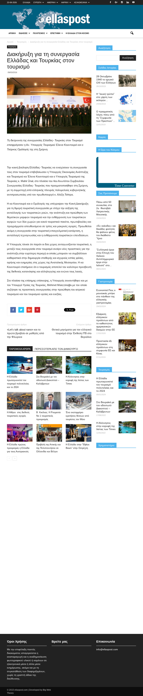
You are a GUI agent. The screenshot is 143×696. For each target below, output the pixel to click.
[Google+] (116, 2)
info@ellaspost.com (107, 649)
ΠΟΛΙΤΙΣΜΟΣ (39, 33)
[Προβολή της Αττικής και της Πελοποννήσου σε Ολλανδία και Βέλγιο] (49, 433)
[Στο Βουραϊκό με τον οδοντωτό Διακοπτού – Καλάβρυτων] (49, 365)
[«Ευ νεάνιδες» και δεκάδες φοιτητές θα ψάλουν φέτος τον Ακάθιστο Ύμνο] (127, 230)
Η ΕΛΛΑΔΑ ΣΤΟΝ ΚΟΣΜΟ (77, 33)
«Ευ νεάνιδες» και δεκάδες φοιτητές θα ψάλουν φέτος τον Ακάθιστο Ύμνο (106, 232)
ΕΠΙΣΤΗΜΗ (55, 33)
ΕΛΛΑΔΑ (26, 2)
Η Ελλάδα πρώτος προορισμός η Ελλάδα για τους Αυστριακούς (18, 448)
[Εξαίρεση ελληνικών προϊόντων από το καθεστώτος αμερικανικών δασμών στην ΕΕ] (127, 318)
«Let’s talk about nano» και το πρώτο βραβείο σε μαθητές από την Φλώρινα (25, 333)
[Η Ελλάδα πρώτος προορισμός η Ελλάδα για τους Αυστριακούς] (20, 433)
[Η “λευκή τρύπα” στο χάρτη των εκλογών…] (127, 98)
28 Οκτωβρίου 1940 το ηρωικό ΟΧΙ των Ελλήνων (106, 79)
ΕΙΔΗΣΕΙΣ (23, 33)
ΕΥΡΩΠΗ (37, 2)
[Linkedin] (127, 2)
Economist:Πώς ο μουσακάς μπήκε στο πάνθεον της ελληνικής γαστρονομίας (105, 296)
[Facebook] (110, 2)
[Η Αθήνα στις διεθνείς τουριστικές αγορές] (20, 400)
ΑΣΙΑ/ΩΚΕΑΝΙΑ (80, 2)
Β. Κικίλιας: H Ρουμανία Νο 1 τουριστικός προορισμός (48, 416)
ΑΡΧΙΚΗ (12, 33)
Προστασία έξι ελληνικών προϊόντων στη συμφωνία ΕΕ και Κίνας (105, 347)
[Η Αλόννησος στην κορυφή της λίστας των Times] (78, 365)
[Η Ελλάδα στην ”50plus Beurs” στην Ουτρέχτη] (78, 433)
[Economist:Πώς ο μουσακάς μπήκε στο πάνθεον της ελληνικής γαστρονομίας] (127, 295)
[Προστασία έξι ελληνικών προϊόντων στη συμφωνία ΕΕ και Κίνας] (127, 345)
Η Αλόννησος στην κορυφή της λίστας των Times (77, 380)
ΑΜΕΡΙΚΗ (51, 2)
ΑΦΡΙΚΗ (64, 2)
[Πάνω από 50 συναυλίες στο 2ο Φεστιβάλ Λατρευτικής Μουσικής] (127, 206)
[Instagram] (122, 2)
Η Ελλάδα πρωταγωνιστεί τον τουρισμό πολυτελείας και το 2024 (104, 384)
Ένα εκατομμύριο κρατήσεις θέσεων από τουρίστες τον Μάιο (77, 416)
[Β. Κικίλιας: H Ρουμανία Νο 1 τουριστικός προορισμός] (49, 400)
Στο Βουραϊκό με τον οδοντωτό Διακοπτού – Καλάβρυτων (47, 380)
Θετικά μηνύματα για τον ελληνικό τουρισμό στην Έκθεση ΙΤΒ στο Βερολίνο (71, 333)
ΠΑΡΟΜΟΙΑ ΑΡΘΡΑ (20, 349)
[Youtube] (133, 2)
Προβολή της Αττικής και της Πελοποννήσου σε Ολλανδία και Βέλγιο (48, 448)
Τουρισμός (12, 47)
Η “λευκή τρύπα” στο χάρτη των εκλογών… (105, 97)
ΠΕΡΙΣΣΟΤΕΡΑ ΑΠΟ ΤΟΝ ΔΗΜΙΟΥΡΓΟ (56, 349)
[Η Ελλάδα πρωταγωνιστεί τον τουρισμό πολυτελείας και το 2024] (20, 365)
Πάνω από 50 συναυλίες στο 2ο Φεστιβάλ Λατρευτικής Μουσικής (104, 208)
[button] (132, 33)
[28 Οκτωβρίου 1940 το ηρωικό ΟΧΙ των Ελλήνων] (127, 81)
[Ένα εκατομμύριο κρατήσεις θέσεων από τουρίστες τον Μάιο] (78, 400)
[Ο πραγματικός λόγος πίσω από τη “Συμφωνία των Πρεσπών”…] (127, 116)
